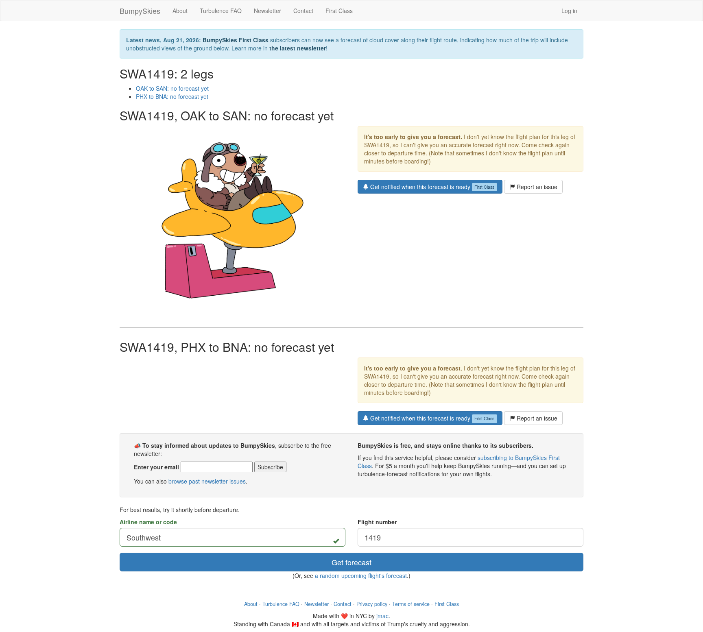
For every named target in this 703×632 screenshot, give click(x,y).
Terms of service (411, 604)
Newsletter (267, 11)
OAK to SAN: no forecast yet (172, 88)
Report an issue (536, 187)
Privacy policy (371, 604)
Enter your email (156, 467)
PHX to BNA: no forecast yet (172, 96)
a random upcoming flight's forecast (361, 575)
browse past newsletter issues (207, 481)
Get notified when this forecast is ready (431, 187)
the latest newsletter (297, 48)
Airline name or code (148, 522)
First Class (339, 11)
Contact (303, 11)
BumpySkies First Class (236, 40)
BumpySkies (140, 10)
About (180, 11)
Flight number (377, 522)
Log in (569, 11)
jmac (382, 616)
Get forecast (351, 562)
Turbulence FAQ (221, 11)
